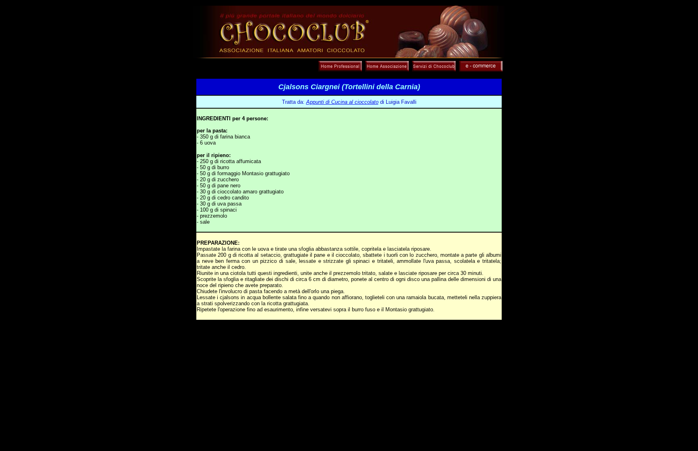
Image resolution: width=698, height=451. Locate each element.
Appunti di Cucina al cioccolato (342, 102)
